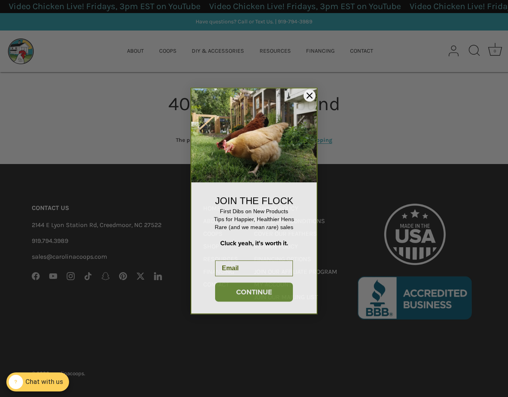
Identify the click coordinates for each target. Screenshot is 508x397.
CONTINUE (254, 289)
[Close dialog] (309, 93)
